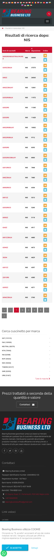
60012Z (5, 197)
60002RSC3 (7, 187)
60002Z (5, 217)
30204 (5, 257)
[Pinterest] (15, 450)
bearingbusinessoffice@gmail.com (18, 502)
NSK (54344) (6, 363)
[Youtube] (21, 450)
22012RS (6, 277)
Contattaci (25, 404)
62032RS (6, 117)
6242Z (5, 227)
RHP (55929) (6, 359)
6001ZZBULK (7, 237)
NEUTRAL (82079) (8, 346)
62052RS (6, 147)
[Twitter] (10, 450)
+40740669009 (11, 498)
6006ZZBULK (7, 297)
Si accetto (15, 548)
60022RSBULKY (8, 127)
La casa (5, 520)
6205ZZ (5, 287)
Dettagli (34, 548)
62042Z (5, 247)
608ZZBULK (7, 178)
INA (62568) (6, 355)
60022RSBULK (8, 137)
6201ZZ (5, 267)
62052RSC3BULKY (9, 158)
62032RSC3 (7, 207)
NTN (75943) (6, 351)
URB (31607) (6, 375)
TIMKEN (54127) (8, 367)
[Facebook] (4, 450)
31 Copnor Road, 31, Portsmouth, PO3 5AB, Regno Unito (27, 494)
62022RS (6, 107)
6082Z (5, 78)
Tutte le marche (42, 379)
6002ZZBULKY (8, 88)
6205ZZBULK (7, 68)
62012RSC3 (7, 168)
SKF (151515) (7, 338)
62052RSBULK (8, 97)
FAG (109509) (7, 342)
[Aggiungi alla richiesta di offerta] (45, 55)
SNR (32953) (6, 371)
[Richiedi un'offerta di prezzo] (45, 60)
